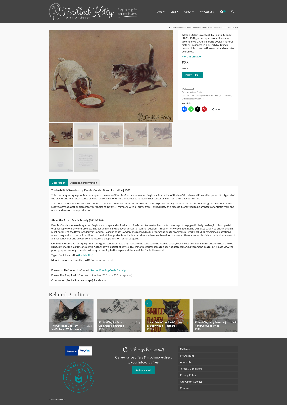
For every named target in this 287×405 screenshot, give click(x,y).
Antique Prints (196, 92)
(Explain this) (85, 255)
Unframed (199, 99)
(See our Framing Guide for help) (108, 270)
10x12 (188, 95)
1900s (194, 95)
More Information (192, 56)
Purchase (192, 75)
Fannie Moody (225, 95)
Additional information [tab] (83, 182)
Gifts (184, 99)
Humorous (190, 99)
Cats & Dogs (214, 95)
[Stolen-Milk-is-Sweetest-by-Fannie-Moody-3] (111, 75)
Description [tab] (58, 182)
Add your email (143, 370)
